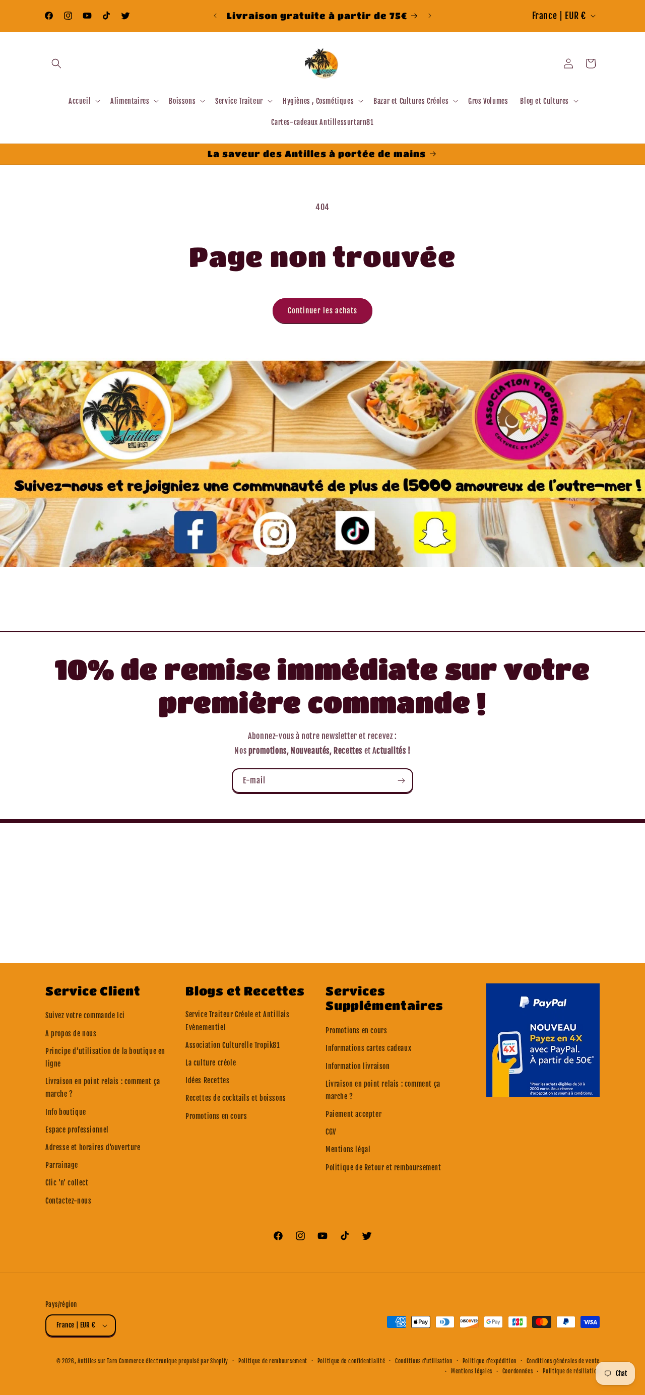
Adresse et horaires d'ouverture (93, 1147)
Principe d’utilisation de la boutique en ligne (105, 1057)
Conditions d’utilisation (424, 1361)
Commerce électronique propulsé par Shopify (173, 1361)
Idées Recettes (207, 1080)
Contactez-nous (68, 1201)
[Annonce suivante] (430, 15)
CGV (331, 1131)
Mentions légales (471, 1371)
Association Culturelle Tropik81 (232, 1045)
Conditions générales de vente (563, 1361)
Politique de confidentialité (351, 1361)
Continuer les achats (322, 310)
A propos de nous (71, 1033)
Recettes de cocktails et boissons (235, 1098)
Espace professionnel (77, 1129)
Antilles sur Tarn (98, 1361)
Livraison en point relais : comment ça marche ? (102, 1087)
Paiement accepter (353, 1114)
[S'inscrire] (401, 780)
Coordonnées (517, 1371)
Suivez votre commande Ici (85, 1015)
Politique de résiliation (571, 1371)
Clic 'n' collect (67, 1182)
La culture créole (210, 1062)
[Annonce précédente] (215, 15)
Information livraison (358, 1066)
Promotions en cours (216, 1116)
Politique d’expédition (490, 1361)
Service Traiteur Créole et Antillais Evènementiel (237, 1020)
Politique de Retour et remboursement (383, 1167)
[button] (56, 63)
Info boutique (65, 1112)
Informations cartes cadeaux (368, 1048)
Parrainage (61, 1165)
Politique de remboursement (272, 1361)
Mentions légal (348, 1149)
